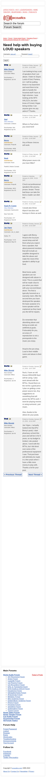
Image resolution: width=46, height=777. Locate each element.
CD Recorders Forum (16, 685)
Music (25, 12)
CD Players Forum (15, 683)
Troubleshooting (9, 739)
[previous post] (6, 115)
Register (6, 733)
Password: (27, 54)
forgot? (30, 54)
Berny (6, 140)
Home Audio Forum (11, 675)
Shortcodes (7, 737)
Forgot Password (10, 729)
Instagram (7, 753)
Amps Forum (13, 679)
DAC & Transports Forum (18, 687)
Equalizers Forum (15, 691)
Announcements (9, 741)
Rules (5, 735)
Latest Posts (8, 10)
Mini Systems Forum (16, 699)
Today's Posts (37, 675)
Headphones (16, 12)
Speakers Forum (14, 707)
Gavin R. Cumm (10, 206)
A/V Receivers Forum (16, 677)
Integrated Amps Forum (17, 693)
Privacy (31, 771)
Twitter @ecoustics (10, 757)
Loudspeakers (26, 10)
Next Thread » (35, 475)
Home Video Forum (11, 713)
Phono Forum (13, 703)
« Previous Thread (13, 475)
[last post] (7, 65)
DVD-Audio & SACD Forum (19, 689)
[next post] (6, 65)
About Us (6, 771)
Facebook (7, 752)
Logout (6, 731)
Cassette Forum (14, 681)
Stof (5, 119)
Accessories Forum (11, 719)
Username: (9, 54)
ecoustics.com (17, 768)
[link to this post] (10, 65)
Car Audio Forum (10, 717)
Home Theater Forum (12, 715)
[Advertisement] (23, 573)
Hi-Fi (17, 10)
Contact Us (15, 771)
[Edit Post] (40, 65)
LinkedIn (6, 755)
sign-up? (13, 54)
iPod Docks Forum (15, 695)
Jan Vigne (8, 228)
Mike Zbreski (9, 69)
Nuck (6, 158)
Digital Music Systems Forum (19, 701)
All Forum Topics (10, 721)
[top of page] (4, 65)
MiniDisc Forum (14, 697)
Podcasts (33, 12)
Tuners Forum (13, 711)
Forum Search (12, 27)
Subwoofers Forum (15, 709)
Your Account (8, 743)
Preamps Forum (14, 705)
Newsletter (24, 771)
